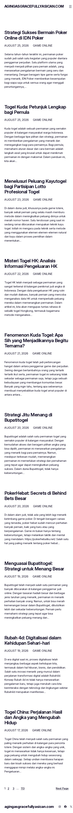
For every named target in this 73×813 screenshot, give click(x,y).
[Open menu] (70, 6)
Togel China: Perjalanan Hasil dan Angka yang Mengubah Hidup (33, 717)
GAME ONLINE (42, 45)
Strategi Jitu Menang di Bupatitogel (28, 417)
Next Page (62, 788)
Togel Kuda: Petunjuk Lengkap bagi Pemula (35, 109)
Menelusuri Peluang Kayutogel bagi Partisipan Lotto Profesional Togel (35, 186)
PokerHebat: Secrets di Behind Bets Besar (35, 495)
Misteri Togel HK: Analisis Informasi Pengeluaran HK (30, 263)
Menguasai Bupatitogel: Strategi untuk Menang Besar (34, 566)
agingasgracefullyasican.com (34, 6)
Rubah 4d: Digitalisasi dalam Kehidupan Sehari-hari (32, 640)
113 (23, 788)
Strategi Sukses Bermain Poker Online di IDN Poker (35, 35)
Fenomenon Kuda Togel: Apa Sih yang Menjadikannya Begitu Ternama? (36, 340)
